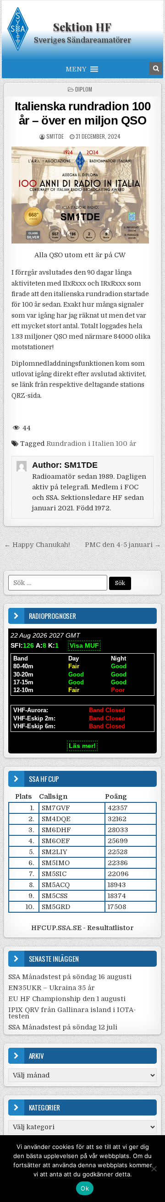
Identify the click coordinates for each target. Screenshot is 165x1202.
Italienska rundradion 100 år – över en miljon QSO (83, 113)
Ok (85, 1188)
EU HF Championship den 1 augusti (67, 998)
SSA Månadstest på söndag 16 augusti (70, 976)
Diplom (83, 89)
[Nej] (153, 1168)
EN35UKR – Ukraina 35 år (51, 987)
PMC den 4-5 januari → (123, 544)
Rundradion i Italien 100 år (91, 443)
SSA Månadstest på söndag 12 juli (62, 1027)
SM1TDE (55, 136)
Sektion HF (82, 26)
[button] (76, 69)
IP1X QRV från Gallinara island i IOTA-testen (72, 1013)
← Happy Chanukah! (37, 544)
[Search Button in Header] (155, 68)
